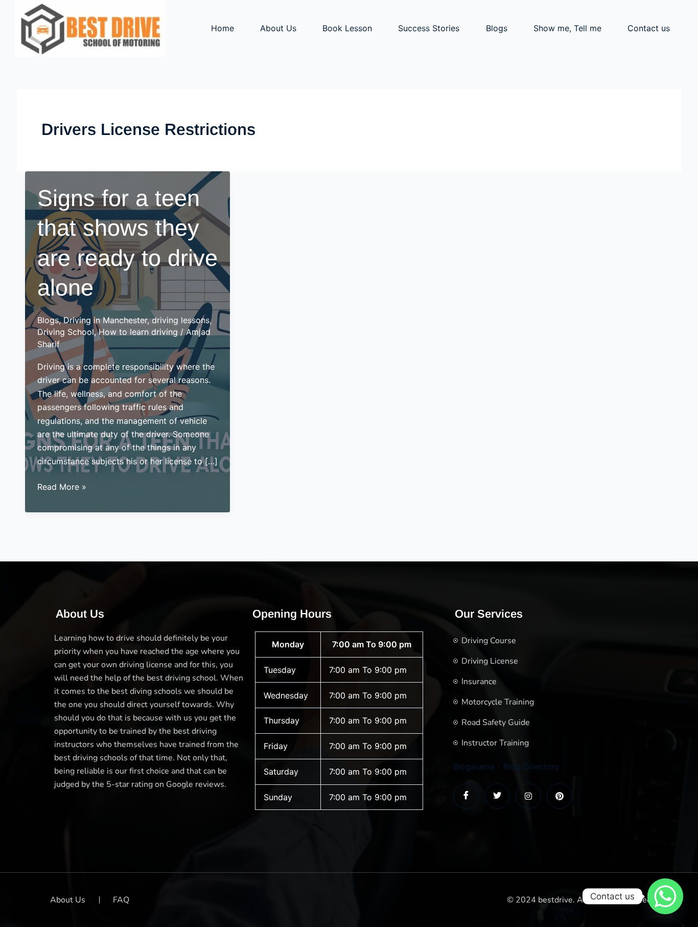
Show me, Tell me (567, 28)
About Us (278, 28)
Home (222, 28)
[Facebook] (466, 796)
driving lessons (181, 320)
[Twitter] (497, 796)
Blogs (496, 28)
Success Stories (428, 28)
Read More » (61, 487)
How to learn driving (138, 332)
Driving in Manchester (105, 320)
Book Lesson (347, 28)
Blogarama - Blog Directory (506, 766)
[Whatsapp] (665, 896)
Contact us (648, 28)
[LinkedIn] (528, 796)
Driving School (65, 332)
